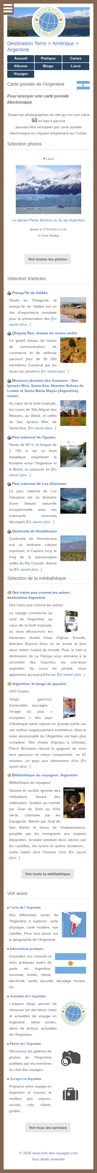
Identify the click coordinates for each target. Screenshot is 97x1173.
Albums (20, 66)
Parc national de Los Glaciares (39, 484)
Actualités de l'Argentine (28, 996)
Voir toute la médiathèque (47, 874)
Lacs (50, 159)
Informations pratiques (26, 949)
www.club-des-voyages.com (55, 1153)
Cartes (75, 58)
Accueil (20, 58)
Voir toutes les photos (47, 259)
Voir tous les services (48, 1128)
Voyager (21, 74)
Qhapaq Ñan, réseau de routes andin (44, 333)
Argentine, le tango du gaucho (39, 684)
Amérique (63, 43)
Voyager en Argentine (25, 1079)
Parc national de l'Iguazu (34, 437)
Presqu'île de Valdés (30, 293)
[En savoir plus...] (55, 371)
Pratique (48, 58)
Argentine (18, 49)
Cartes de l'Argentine (25, 907)
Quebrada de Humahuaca (34, 531)
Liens (76, 66)
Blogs (48, 66)
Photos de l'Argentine (25, 1043)
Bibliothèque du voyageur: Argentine (45, 775)
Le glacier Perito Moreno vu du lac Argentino (48, 220)
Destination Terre (26, 43)
